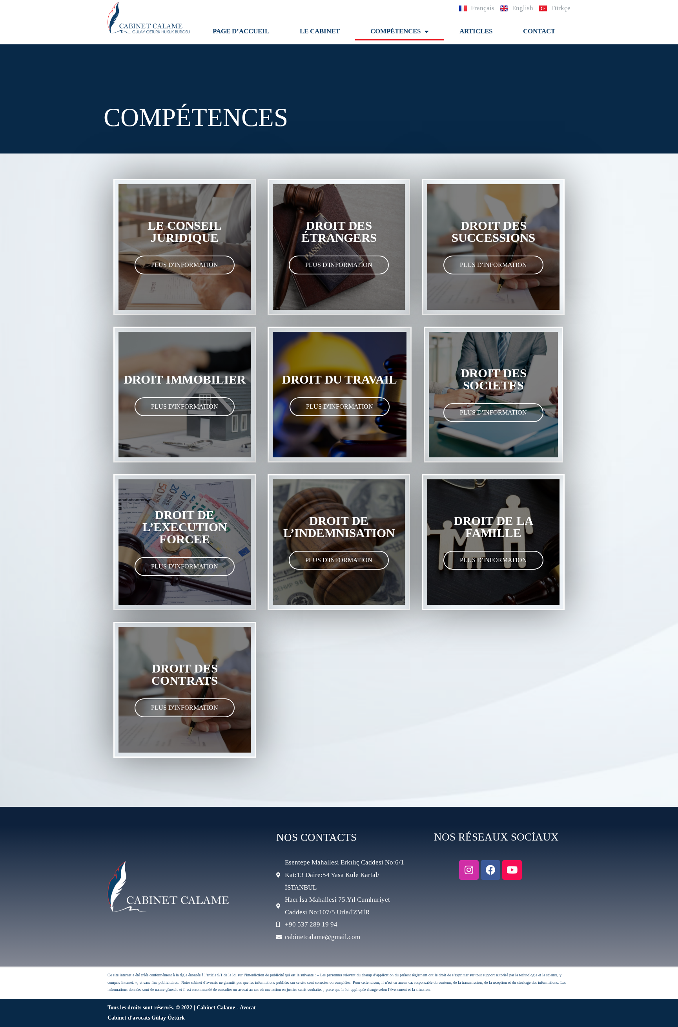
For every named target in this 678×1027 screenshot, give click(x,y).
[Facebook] (490, 870)
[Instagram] (469, 870)
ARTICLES (475, 31)
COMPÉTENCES (395, 31)
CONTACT (539, 31)
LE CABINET (320, 31)
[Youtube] (512, 870)
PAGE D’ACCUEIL (241, 31)
